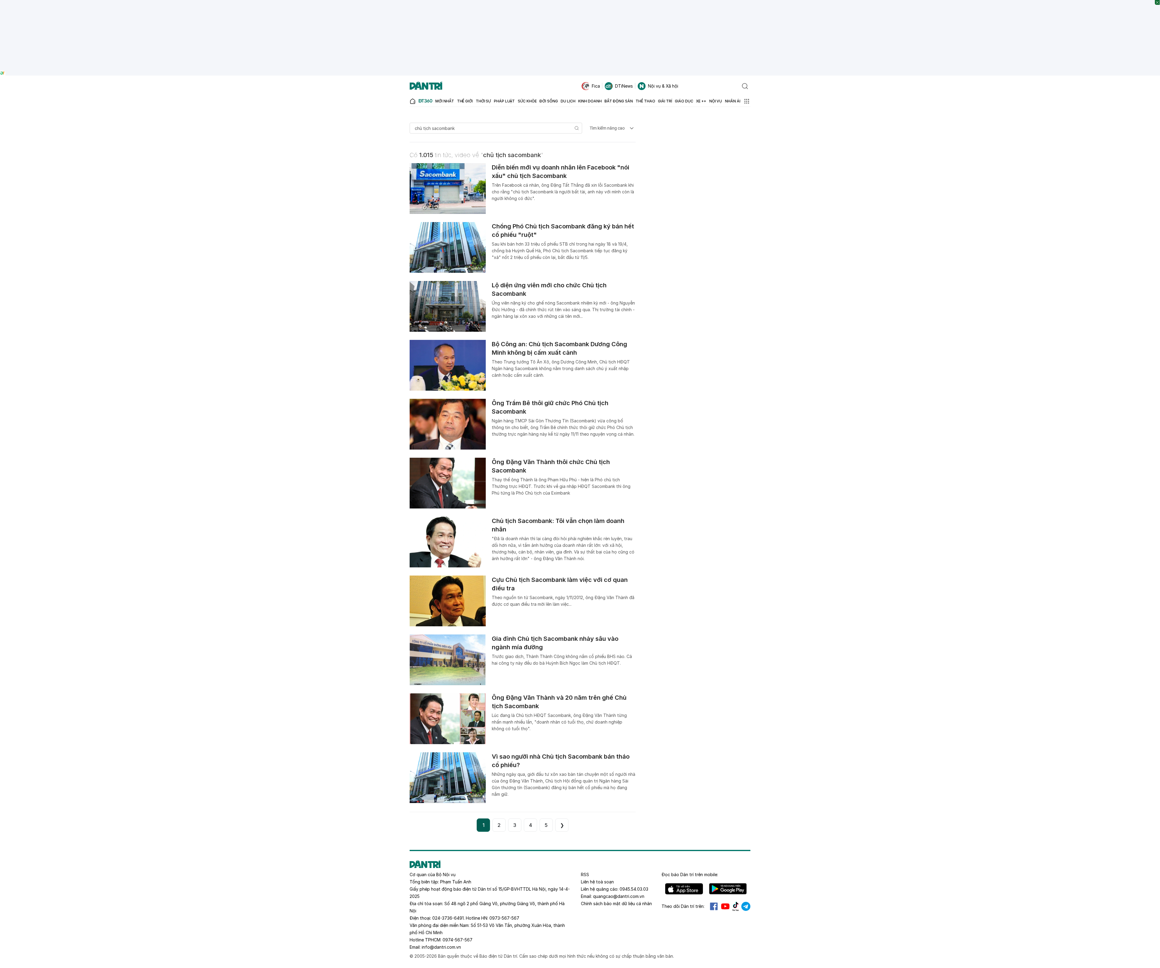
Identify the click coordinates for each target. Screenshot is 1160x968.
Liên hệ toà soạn (597, 881)
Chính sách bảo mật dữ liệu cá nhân (616, 903)
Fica (596, 86)
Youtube (725, 906)
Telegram (745, 906)
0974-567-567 (457, 939)
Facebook (713, 906)
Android (728, 889)
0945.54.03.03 (634, 889)
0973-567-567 (504, 918)
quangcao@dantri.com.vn (618, 896)
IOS (684, 889)
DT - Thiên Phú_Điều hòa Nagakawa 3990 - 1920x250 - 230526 (580, 2)
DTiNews (624, 86)
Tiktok (735, 906)
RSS (585, 874)
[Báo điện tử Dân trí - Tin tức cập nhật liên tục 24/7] (426, 86)
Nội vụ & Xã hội (663, 86)
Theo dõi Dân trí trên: (683, 906)
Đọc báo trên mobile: (690, 874)
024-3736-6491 (448, 918)
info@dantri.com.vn (441, 947)
